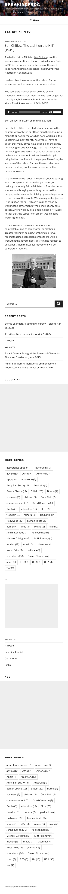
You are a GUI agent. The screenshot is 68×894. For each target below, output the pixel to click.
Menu (36, 20)
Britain (37, 491)
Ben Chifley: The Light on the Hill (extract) (28, 120)
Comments (11, 658)
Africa (27, 473)
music (28, 544)
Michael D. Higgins (18, 538)
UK (36, 562)
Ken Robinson (40, 532)
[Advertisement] (34, 418)
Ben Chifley (40, 57)
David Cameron (42, 503)
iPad (25, 526)
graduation (47, 514)
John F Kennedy (16, 532)
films (46, 509)
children (30, 497)
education (29, 509)
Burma (52, 491)
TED (24, 562)
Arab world (28, 479)
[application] (34, 112)
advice (12, 473)
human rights (36, 520)
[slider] (57, 112)
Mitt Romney (43, 538)
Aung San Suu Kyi (17, 485)
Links (8, 665)
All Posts (10, 340)
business (13, 497)
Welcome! (10, 347)
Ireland (39, 526)
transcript (26, 91)
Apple (11, 479)
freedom (13, 514)
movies (12, 544)
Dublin (11, 509)
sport (11, 562)
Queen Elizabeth (38, 556)
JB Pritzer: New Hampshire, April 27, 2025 (28, 334)
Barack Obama (16, 491)
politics (33, 550)
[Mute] (50, 112)
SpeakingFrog (22, 4)
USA (49, 562)
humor (11, 526)
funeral (30, 514)
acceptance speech (18, 467)
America (43, 473)
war (10, 568)
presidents (15, 556)
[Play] (8, 112)
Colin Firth (48, 497)
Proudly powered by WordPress (21, 886)
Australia (40, 485)
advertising (43, 467)
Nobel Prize (14, 550)
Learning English (14, 652)
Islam (53, 526)
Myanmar (44, 544)
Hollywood (14, 520)
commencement (17, 503)
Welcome (10, 639)
